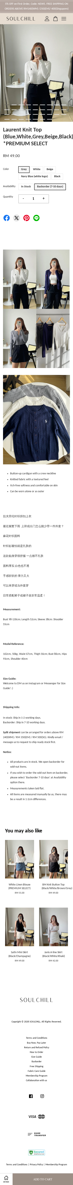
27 (63, 114)
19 (7, 114)
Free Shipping (36, 1066)
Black (57, 176)
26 (56, 114)
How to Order (36, 1052)
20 (14, 114)
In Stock (26, 186)
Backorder (37, 1061)
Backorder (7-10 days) (50, 186)
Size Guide (36, 1057)
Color (6, 169)
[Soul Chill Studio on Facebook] (31, 1098)
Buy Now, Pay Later (36, 1043)
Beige (50, 169)
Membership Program (36, 1076)
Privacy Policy (36, 1164)
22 (28, 114)
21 (21, 114)
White (36, 169)
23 (35, 114)
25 (49, 114)
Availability (9, 186)
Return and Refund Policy (36, 1047)
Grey (24, 169)
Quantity (8, 196)
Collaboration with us (36, 1080)
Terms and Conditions (36, 1038)
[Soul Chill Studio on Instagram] (42, 1098)
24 (42, 114)
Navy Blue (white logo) (34, 176)
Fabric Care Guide (36, 1071)
